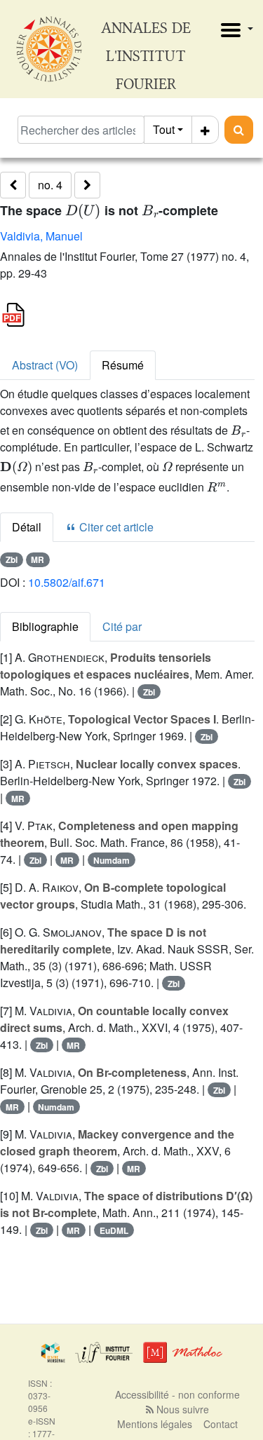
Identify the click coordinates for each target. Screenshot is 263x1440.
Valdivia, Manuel (41, 236)
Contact (220, 1424)
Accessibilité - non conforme (177, 1394)
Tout (164, 129)
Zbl (12, 559)
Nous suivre (181, 1409)
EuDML (114, 1230)
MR (37, 559)
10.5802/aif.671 (66, 582)
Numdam (111, 860)
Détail (26, 527)
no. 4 (50, 185)
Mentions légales (154, 1424)
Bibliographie (45, 626)
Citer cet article (115, 527)
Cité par (122, 626)
